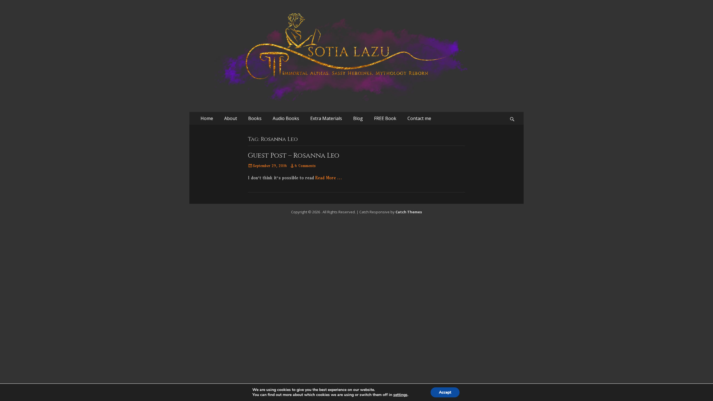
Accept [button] (445, 392)
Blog (358, 118)
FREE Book (385, 118)
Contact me (419, 118)
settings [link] (400, 394)
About (230, 118)
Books (255, 118)
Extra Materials (326, 118)
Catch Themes (408, 211)
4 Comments (305, 165)
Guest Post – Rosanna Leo (293, 155)
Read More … (328, 177)
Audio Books (286, 118)
